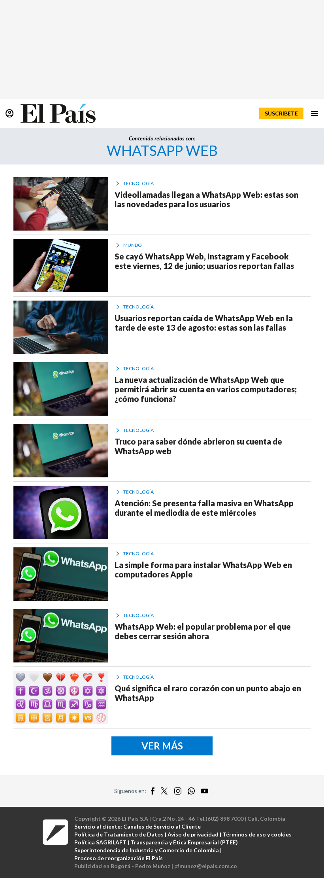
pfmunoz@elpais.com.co (205, 866)
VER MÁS (162, 745)
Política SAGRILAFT (100, 842)
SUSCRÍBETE (281, 113)
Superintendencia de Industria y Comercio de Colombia (146, 850)
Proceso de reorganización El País (118, 858)
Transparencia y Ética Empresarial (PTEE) (184, 842)
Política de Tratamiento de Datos (119, 834)
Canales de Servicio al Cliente (162, 826)
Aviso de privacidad (193, 834)
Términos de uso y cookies (257, 834)
